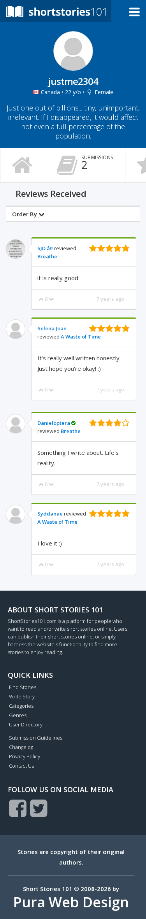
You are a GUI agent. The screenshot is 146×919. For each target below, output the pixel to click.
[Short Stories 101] (55, 11)
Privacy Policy (24, 756)
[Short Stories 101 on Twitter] (39, 808)
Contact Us (21, 765)
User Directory (25, 724)
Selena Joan (52, 328)
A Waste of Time (81, 336)
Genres (17, 715)
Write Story (22, 696)
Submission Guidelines (35, 737)
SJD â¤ (45, 248)
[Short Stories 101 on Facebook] (18, 808)
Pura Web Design (71, 902)
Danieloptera (53, 422)
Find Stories (22, 687)
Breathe (47, 256)
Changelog (21, 747)
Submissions (97, 163)
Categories (21, 705)
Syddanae (50, 513)
